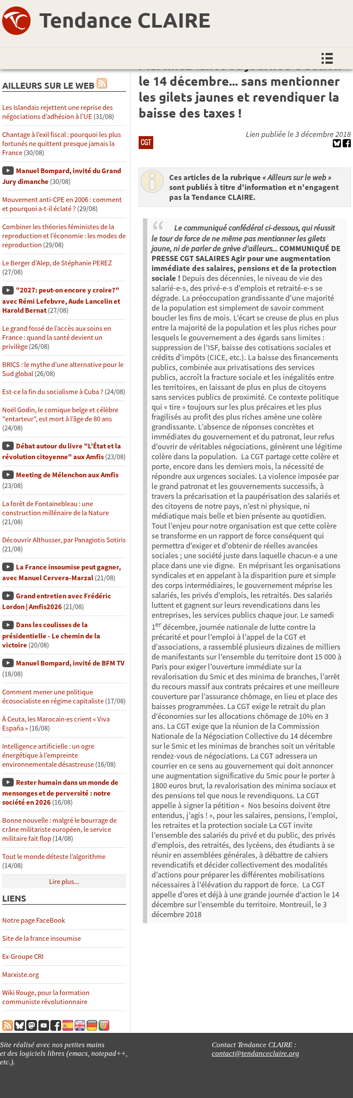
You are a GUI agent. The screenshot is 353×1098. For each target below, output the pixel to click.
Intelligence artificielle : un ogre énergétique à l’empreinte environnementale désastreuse (48, 755)
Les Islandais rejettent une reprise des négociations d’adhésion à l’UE (57, 112)
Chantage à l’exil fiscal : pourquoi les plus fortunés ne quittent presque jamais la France (61, 143)
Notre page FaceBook (33, 920)
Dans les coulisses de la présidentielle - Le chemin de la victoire (51, 634)
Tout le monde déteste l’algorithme (53, 856)
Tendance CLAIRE (125, 19)
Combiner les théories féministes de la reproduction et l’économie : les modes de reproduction (64, 235)
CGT (146, 142)
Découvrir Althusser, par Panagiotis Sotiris (64, 539)
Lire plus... (64, 881)
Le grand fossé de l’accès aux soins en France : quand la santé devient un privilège (56, 337)
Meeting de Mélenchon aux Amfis (67, 474)
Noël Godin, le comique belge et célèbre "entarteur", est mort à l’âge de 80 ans (60, 414)
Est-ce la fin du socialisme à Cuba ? (52, 391)
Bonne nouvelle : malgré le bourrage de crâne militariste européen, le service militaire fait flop (59, 829)
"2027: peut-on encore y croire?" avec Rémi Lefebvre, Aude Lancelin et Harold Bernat (61, 300)
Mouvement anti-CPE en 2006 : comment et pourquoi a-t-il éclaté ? (62, 204)
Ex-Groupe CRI (22, 956)
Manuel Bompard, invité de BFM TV (70, 663)
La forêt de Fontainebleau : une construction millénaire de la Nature (55, 508)
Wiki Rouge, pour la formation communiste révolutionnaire (46, 997)
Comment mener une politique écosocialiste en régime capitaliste (53, 696)
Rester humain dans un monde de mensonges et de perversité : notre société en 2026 (60, 792)
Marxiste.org (20, 974)
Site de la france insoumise (41, 938)
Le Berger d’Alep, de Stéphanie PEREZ (57, 263)
